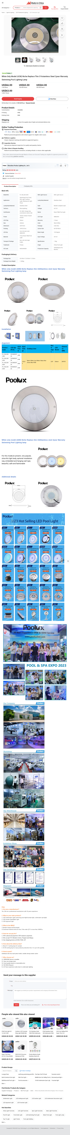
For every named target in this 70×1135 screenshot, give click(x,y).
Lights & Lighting (10, 12)
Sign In (4, 178)
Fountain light (55, 1080)
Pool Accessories (22, 1080)
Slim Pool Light (22, 1077)
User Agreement (44, 1128)
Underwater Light (7, 1098)
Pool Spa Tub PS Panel (41, 1074)
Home (3, 12)
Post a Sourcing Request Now (51, 1005)
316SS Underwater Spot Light (43, 1080)
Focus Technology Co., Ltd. (24, 1128)
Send (16, 1005)
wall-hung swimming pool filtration (26, 1074)
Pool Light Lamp (59, 1115)
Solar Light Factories (51, 1111)
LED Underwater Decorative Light (53, 1098)
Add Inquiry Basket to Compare (35, 66)
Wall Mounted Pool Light (8, 1080)
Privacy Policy (60, 1128)
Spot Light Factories (37, 1111)
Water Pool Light (47, 1115)
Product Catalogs (26, 1071)
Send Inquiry (18, 99)
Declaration (52, 1128)
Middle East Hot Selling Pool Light (43, 1077)
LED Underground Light (22, 1098)
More (3, 1122)
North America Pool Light (8, 1077)
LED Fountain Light (22, 1102)
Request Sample (30, 103)
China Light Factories (8, 1111)
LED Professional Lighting (22, 12)
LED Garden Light (36, 1098)
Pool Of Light (6, 1115)
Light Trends (16, 1119)
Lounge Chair (5, 1074)
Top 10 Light (6, 1119)
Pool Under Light (18, 1115)
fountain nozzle (56, 1074)
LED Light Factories (23, 1111)
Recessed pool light (57, 1077)
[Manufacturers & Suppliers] (35, 3)
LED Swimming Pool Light (33, 1115)
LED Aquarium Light (8, 1102)
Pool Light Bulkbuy (28, 1119)
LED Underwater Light (35, 12)
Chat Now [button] (53, 99)
